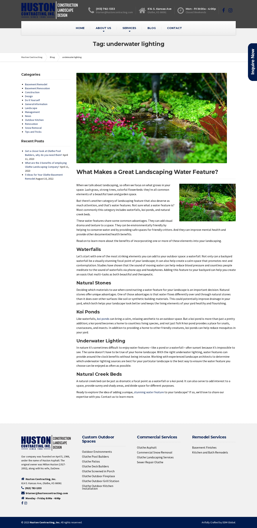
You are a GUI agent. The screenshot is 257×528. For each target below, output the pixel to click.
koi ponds (103, 319)
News (28, 116)
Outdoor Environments (97, 451)
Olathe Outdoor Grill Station (100, 481)
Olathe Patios (91, 461)
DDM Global (229, 522)
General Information (36, 104)
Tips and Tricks (33, 131)
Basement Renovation (37, 88)
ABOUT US (103, 28)
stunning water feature (149, 392)
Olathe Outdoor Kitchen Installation (97, 487)
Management (32, 112)
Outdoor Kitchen (34, 120)
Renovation (31, 124)
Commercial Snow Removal (154, 452)
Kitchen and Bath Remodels (210, 452)
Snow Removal (33, 128)
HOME (80, 28)
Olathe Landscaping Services (155, 457)
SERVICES (129, 28)
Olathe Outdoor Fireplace (98, 476)
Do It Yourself (32, 100)
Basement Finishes (204, 447)
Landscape (31, 108)
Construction (32, 92)
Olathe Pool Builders (95, 456)
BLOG (152, 28)
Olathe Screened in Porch (98, 471)
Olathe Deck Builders (95, 466)
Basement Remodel (36, 84)
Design (29, 96)
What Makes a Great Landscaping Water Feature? (147, 171)
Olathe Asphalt (147, 447)
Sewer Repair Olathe (150, 462)
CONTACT (174, 28)
